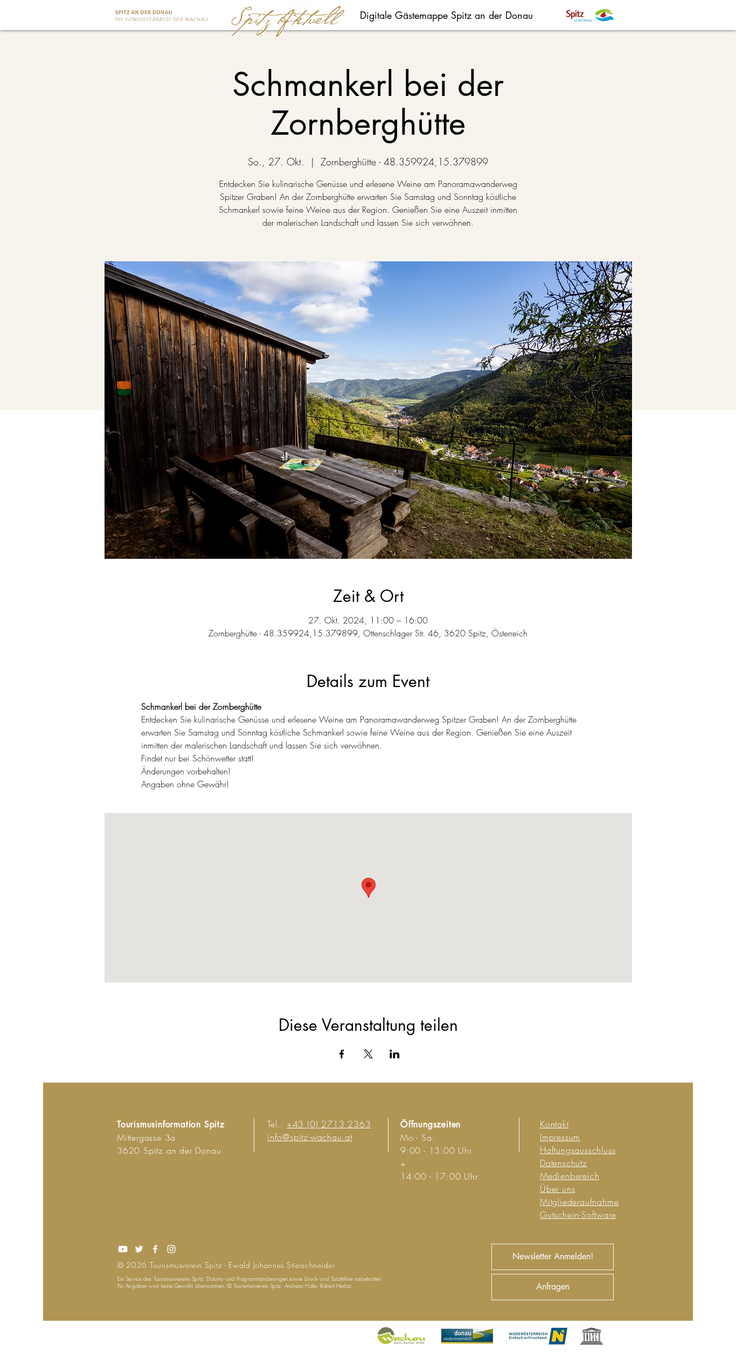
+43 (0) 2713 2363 (329, 1124)
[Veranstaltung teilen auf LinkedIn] (395, 1054)
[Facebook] (155, 1249)
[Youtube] (122, 1249)
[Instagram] (171, 1249)
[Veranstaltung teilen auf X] (368, 1054)
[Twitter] (139, 1249)
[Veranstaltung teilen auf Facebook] (342, 1054)
